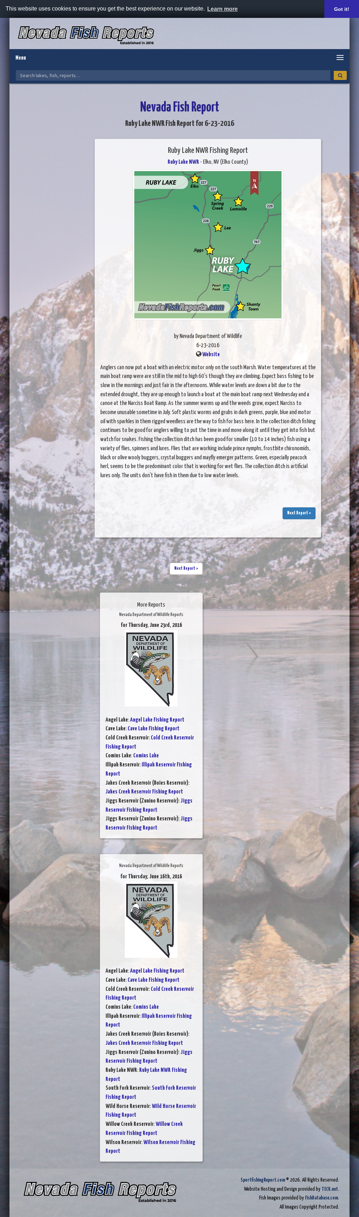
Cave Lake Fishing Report (154, 729)
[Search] (340, 75)
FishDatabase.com (321, 1198)
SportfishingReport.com (263, 1180)
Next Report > (299, 513)
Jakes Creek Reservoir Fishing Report (144, 792)
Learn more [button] (222, 9)
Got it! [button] (341, 9)
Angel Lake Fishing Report (157, 720)
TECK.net (329, 1189)
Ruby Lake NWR (183, 162)
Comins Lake (146, 756)
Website (211, 355)
